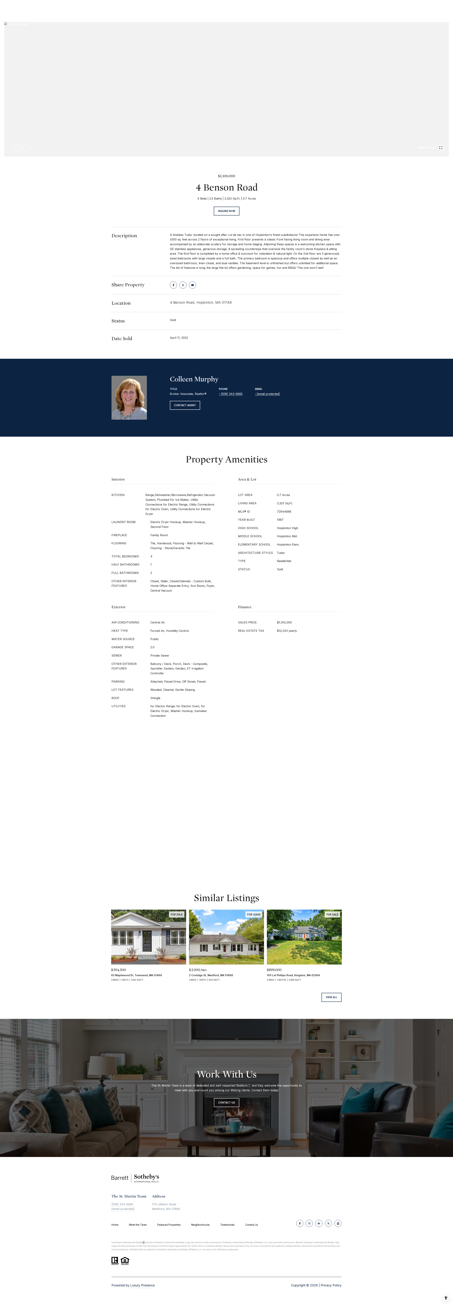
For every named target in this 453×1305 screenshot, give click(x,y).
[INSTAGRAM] (309, 1223)
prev (17, 147)
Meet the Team (138, 1224)
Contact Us (251, 1224)
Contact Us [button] (226, 1102)
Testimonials (227, 1224)
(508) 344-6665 (232, 394)
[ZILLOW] (338, 1223)
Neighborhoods (200, 1224)
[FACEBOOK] (299, 1223)
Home (114, 1224)
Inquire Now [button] (226, 210)
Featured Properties (169, 1224)
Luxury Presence (142, 1285)
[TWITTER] (328, 1223)
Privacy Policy (331, 1285)
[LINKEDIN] (318, 1223)
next (27, 147)
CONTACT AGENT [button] (185, 405)
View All (331, 997)
